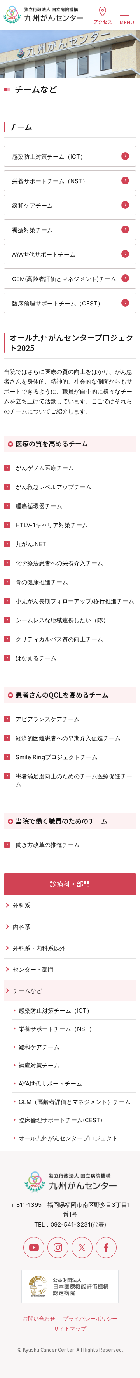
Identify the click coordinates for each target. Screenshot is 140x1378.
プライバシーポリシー (90, 1318)
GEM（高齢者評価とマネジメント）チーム (75, 1102)
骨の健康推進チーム (42, 582)
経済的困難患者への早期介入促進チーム (68, 738)
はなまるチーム (36, 658)
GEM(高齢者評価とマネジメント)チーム (64, 279)
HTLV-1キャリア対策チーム (52, 525)
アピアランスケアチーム (48, 719)
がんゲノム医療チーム (45, 468)
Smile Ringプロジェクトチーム (57, 757)
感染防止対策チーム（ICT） (49, 156)
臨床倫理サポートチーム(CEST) (60, 1120)
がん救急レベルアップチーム (53, 487)
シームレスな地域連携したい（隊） (62, 620)
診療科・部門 (70, 884)
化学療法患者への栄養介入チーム (59, 563)
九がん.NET (31, 544)
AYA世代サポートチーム (43, 254)
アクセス (103, 21)
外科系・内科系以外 (39, 948)
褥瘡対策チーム (32, 230)
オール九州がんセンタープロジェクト (68, 1138)
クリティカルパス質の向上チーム (59, 639)
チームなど (27, 990)
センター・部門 (33, 969)
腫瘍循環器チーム (39, 506)
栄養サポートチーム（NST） (50, 181)
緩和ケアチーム (32, 205)
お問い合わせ (39, 1318)
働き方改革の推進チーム (48, 845)
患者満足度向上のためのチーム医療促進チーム (74, 780)
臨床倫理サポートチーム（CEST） (57, 303)
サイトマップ (70, 1328)
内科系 (21, 926)
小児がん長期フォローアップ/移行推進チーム (75, 601)
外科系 (21, 905)
